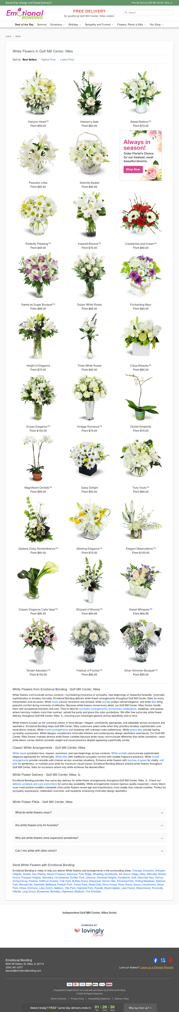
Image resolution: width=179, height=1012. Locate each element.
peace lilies (136, 729)
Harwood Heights (107, 877)
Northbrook (111, 874)
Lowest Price (67, 59)
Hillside (17, 891)
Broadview (43, 891)
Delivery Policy (121, 999)
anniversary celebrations (123, 708)
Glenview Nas (145, 877)
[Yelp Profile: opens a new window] (171, 960)
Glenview (72, 874)
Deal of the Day (24, 24)
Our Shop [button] (155, 24)
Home (8, 36)
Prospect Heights (31, 877)
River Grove (125, 884)
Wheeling (98, 874)
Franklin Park (64, 884)
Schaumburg (20, 881)
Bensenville (26, 884)
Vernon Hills (109, 881)
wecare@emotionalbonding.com (23, 970)
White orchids (119, 753)
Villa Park (70, 888)
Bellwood (51, 884)
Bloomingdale (112, 888)
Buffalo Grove (80, 881)
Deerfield (39, 884)
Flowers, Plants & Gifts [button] (130, 24)
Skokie (27, 874)
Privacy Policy (77, 999)
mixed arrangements (56, 729)
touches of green (137, 760)
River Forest (110, 884)
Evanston (148, 870)
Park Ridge (85, 874)
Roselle (98, 888)
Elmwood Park (125, 881)
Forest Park (80, 884)
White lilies (61, 756)
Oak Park (65, 881)
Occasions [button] (56, 24)
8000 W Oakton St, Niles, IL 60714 (25, 963)
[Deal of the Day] (140, 155)
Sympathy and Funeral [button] (98, 24)
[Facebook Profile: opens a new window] (155, 960)
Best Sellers (30, 59)
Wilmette (152, 874)
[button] (170, 997)
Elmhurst (32, 888)
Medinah (79, 891)
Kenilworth (124, 877)
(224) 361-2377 (14, 967)
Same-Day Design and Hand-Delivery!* (29, 2)
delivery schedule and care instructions (35, 784)
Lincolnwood (61, 877)
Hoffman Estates (48, 881)
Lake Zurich (46, 888)
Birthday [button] (74, 24)
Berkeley (55, 891)
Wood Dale (95, 884)
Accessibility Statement (99, 999)
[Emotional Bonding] (31, 13)
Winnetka (47, 877)
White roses (19, 753)
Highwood (67, 891)
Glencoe (90, 877)
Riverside (157, 888)
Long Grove (29, 891)
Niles (142, 874)
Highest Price (48, 59)
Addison (58, 888)
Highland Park (85, 888)
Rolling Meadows (145, 881)
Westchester (143, 888)
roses (55, 701)
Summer (42, 24)
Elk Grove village (128, 874)
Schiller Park (77, 877)
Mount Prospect (56, 874)
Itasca (137, 884)
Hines (22, 888)
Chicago (137, 870)
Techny (159, 877)
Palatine (33, 881)
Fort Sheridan (93, 891)
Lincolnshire (149, 884)
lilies (153, 701)
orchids (106, 701)
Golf (133, 877)
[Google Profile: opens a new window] (163, 960)
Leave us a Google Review (156, 967)
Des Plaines (39, 874)
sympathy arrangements (93, 708)
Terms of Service (58, 999)
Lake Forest (128, 888)
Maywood (95, 881)
